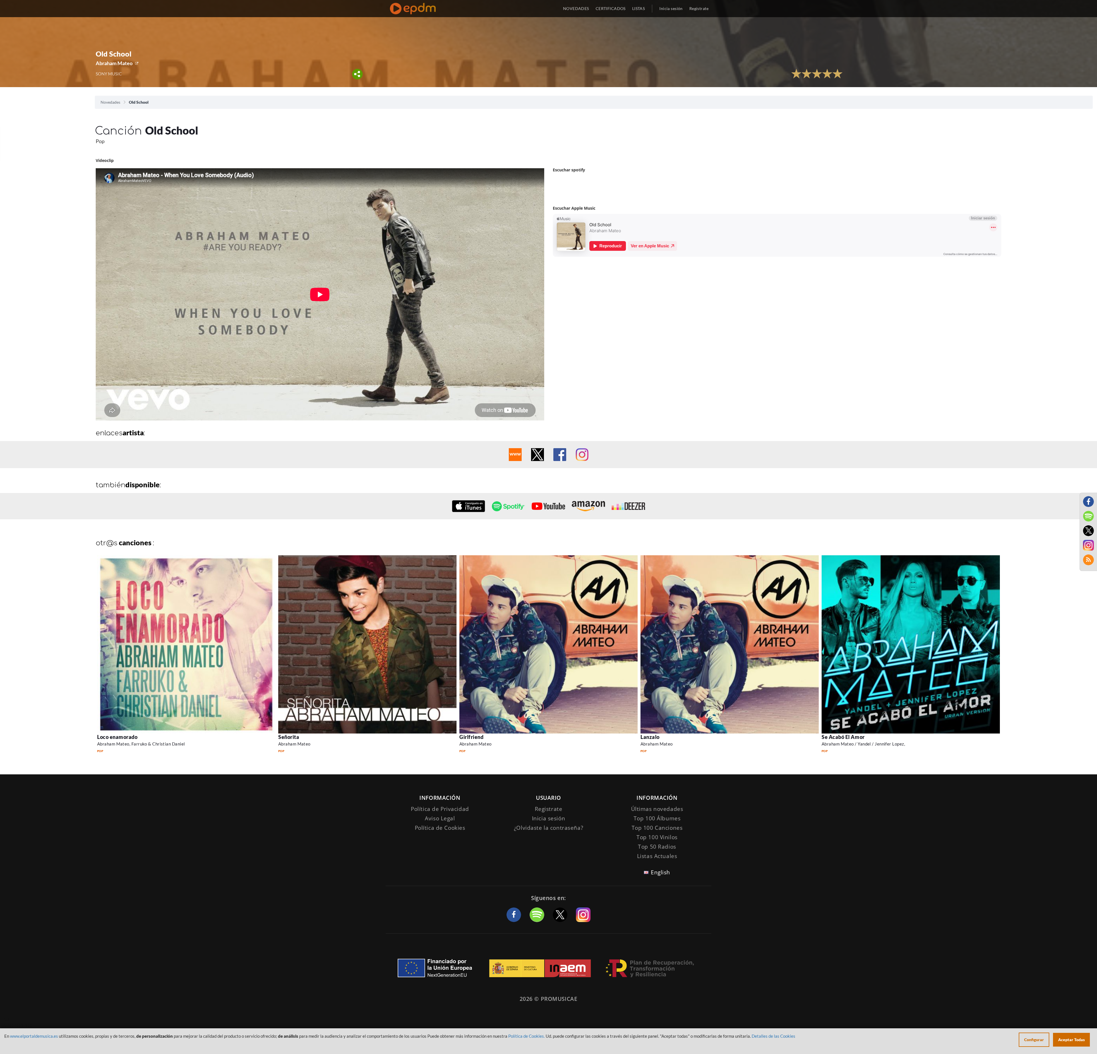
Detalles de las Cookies (773, 1036)
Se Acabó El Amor (843, 737)
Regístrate (698, 8)
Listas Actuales (657, 856)
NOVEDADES (576, 8)
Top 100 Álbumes (657, 818)
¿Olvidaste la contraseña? (548, 827)
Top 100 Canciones (657, 827)
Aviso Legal (440, 818)
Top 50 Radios (657, 846)
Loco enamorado (117, 737)
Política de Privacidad (440, 809)
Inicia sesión (670, 8)
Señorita (288, 737)
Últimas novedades (657, 809)
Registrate (548, 809)
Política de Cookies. (526, 1036)
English (660, 872)
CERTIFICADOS (611, 8)
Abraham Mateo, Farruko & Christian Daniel (141, 743)
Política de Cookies (440, 827)
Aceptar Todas (1071, 1039)
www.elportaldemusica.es (34, 1036)
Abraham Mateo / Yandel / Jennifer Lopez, (863, 743)
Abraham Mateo (114, 63)
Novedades (110, 102)
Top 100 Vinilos (657, 837)
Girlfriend (471, 737)
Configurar (1034, 1039)
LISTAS (638, 8)
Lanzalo (650, 737)
